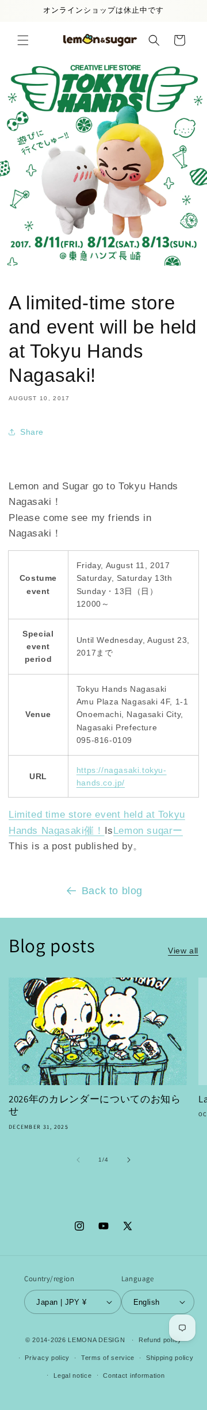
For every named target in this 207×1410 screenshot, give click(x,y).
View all (183, 950)
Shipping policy (170, 1357)
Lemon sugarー (148, 830)
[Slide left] (78, 1160)
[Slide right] (128, 1160)
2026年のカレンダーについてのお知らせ (95, 1105)
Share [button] (32, 431)
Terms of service (108, 1357)
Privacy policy (47, 1357)
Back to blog (112, 890)
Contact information (133, 1375)
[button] (23, 40)
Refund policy (160, 1339)
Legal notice (72, 1375)
